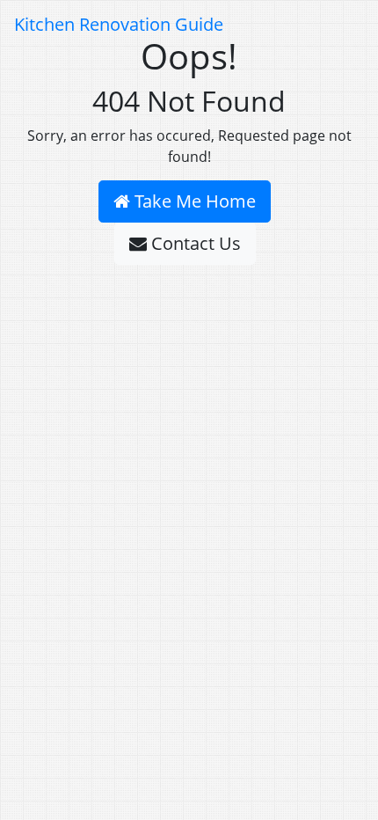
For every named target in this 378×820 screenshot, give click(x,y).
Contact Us (194, 243)
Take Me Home (193, 201)
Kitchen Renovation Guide (118, 24)
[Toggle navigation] (339, 24)
